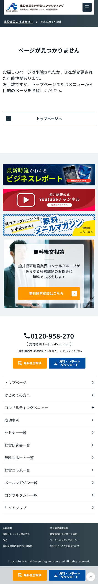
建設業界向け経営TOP (18, 22)
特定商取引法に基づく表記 (63, 534)
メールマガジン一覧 (21, 482)
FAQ (5, 540)
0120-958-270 (52, 336)
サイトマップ (15, 507)
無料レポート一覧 (19, 457)
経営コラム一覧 (17, 470)
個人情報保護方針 (59, 528)
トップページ (15, 382)
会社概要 (7, 528)
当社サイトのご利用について (65, 546)
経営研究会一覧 (17, 445)
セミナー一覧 (15, 432)
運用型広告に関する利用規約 (17, 546)
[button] (87, 7)
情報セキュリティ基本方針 (16, 534)
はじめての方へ (17, 395)
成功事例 (12, 420)
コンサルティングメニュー (26, 407)
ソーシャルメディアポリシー (64, 540)
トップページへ (49, 118)
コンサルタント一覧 (21, 495)
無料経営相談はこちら (46, 293)
